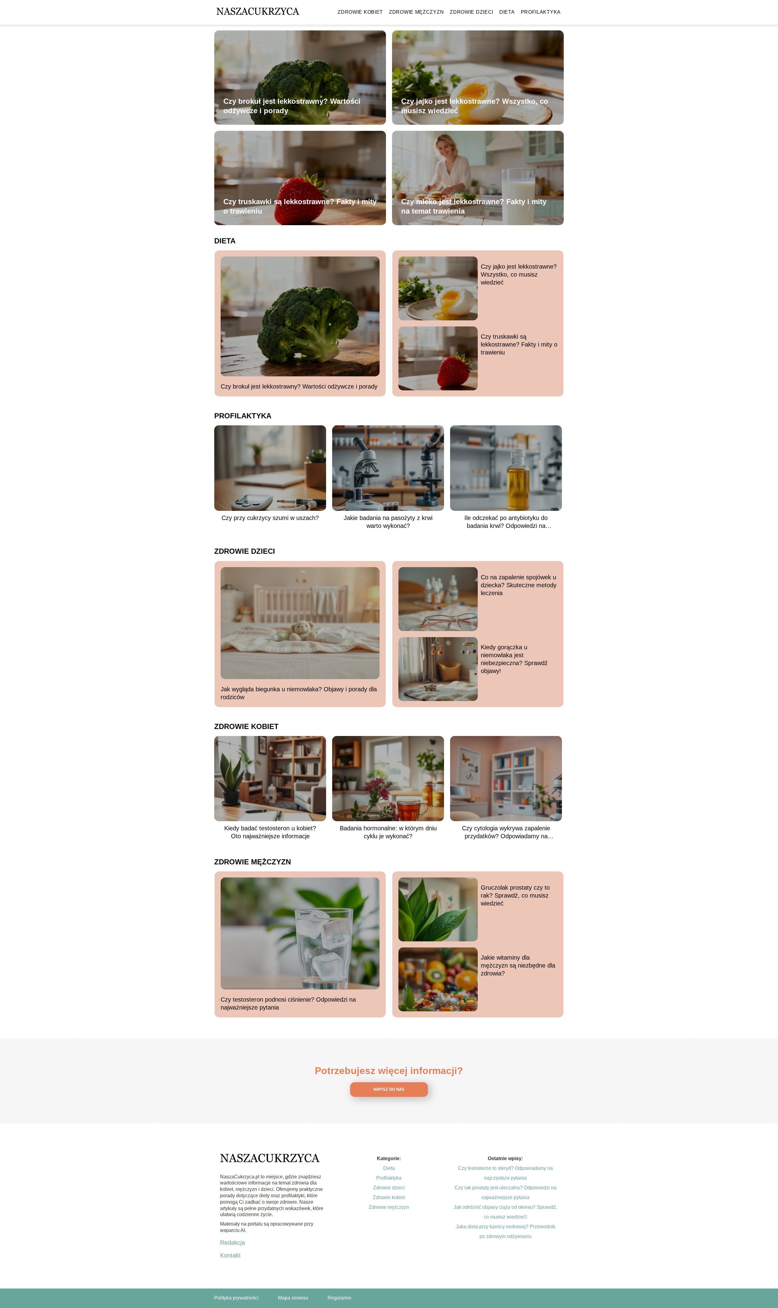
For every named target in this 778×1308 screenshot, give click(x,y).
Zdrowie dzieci (471, 12)
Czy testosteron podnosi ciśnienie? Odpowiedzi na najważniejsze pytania (288, 1003)
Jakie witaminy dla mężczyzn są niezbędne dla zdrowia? (518, 965)
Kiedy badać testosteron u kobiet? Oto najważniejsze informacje (270, 832)
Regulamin (339, 1297)
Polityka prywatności (236, 1297)
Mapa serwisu (293, 1297)
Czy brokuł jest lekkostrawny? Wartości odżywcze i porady (291, 106)
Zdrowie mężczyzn (416, 12)
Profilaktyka (541, 12)
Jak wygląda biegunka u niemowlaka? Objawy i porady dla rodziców (299, 693)
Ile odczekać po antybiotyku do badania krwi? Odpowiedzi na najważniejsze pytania (506, 522)
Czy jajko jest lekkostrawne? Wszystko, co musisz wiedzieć (474, 106)
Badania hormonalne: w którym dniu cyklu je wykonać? (388, 832)
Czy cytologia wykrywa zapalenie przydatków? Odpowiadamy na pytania (506, 832)
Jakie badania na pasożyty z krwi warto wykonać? (388, 521)
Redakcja (232, 1242)
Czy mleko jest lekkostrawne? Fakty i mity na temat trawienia (473, 206)
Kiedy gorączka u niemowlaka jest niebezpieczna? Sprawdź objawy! (514, 659)
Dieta (507, 12)
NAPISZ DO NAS (389, 1089)
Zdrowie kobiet (360, 12)
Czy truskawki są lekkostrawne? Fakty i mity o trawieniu (300, 206)
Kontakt (230, 1255)
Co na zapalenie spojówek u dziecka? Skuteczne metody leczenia (518, 585)
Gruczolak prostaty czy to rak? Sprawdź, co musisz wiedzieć (515, 895)
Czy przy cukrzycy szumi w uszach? (270, 517)
